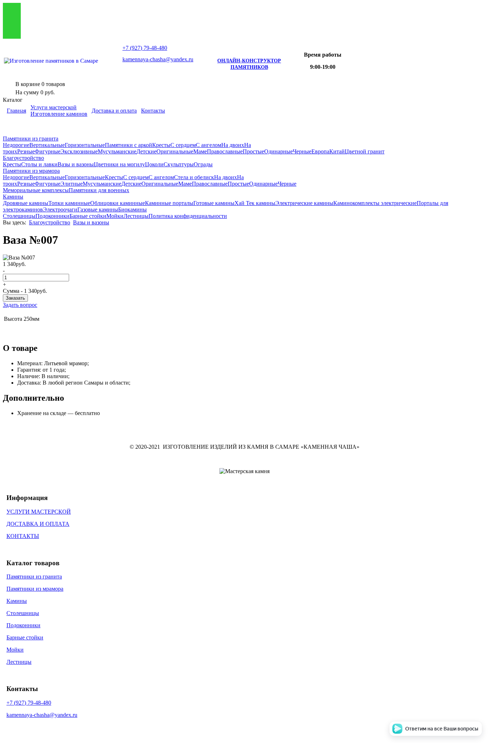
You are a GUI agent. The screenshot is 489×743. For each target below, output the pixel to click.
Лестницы (136, 216)
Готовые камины (213, 203)
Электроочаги (60, 209)
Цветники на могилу (119, 164)
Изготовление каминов (58, 114)
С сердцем (183, 145)
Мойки (115, 216)
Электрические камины (304, 203)
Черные (302, 151)
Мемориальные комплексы (36, 190)
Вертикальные (47, 145)
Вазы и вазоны (76, 164)
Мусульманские (117, 151)
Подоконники (52, 216)
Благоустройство (23, 158)
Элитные (71, 184)
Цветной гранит (364, 151)
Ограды (203, 164)
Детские (146, 151)
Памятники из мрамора (31, 171)
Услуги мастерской (53, 107)
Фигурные (47, 151)
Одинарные (278, 151)
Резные (26, 151)
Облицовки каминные (117, 203)
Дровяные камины (25, 203)
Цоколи (154, 164)
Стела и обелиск (194, 177)
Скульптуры (179, 164)
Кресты (161, 145)
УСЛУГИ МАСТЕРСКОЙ (38, 512)
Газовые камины (97, 209)
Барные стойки (87, 216)
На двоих (232, 145)
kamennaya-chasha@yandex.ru (157, 59)
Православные (225, 151)
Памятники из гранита (30, 138)
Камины (13, 197)
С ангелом (208, 145)
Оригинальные (174, 151)
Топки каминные (69, 203)
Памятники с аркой (128, 145)
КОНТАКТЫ (22, 536)
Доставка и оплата (114, 111)
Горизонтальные (85, 145)
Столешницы (19, 216)
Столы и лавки (39, 164)
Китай (337, 151)
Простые (253, 151)
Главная (16, 111)
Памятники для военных (99, 190)
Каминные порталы (169, 203)
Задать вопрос (20, 305)
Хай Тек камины (254, 203)
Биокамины (132, 209)
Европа (320, 151)
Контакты (153, 111)
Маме (200, 151)
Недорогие (16, 145)
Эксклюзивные (79, 151)
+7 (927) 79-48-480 (28, 703)
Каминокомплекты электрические (375, 203)
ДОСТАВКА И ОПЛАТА (37, 524)
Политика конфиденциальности (188, 216)
